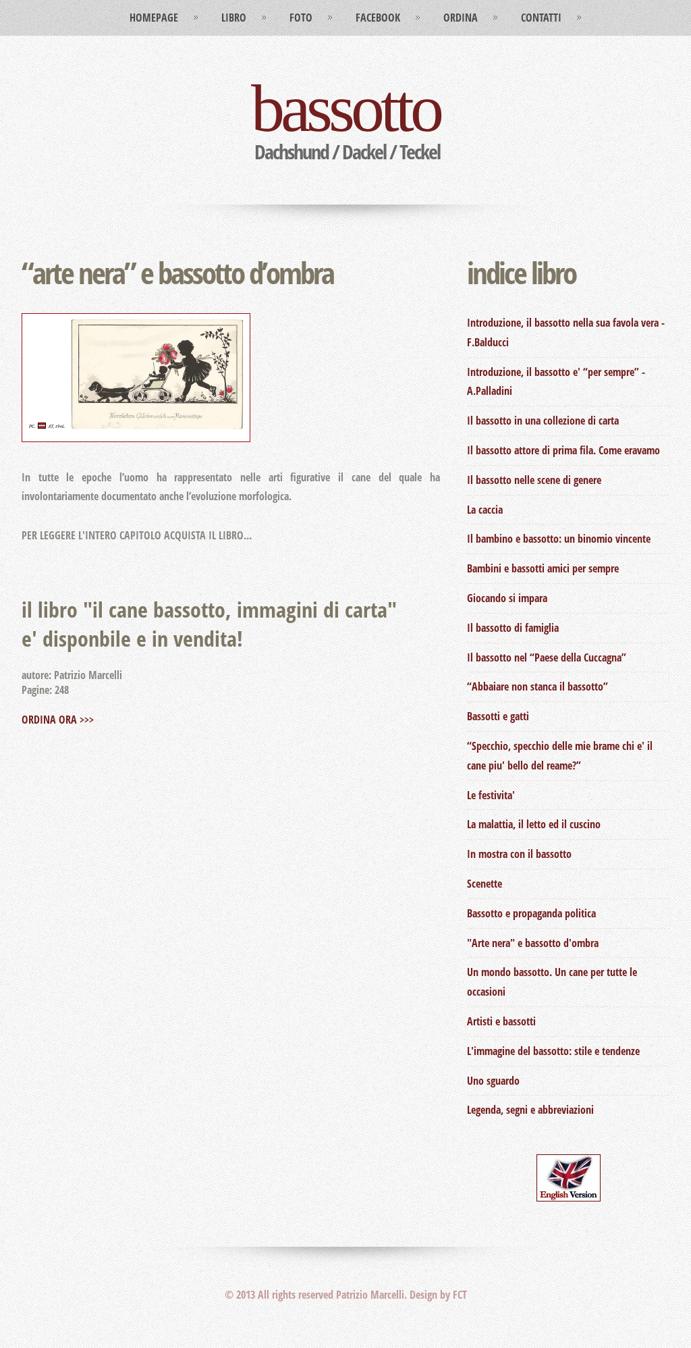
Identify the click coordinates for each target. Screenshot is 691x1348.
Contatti (541, 17)
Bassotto (345, 108)
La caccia (485, 509)
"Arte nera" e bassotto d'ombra (533, 943)
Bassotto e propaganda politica (531, 913)
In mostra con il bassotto (519, 853)
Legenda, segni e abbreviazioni (530, 1109)
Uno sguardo (493, 1080)
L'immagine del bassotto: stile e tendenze (553, 1051)
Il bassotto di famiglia (513, 627)
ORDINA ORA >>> (58, 719)
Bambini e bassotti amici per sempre (543, 568)
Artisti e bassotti (501, 1021)
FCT (460, 1294)
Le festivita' (491, 795)
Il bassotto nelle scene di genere (534, 480)
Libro (233, 17)
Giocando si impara (507, 598)
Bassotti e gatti (498, 716)
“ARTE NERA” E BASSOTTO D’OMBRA (177, 272)
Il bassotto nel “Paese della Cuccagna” (546, 657)
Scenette (484, 883)
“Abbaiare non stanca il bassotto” (537, 686)
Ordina (460, 17)
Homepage (154, 17)
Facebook (378, 17)
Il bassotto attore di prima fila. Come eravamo (563, 450)
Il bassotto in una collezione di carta (543, 420)
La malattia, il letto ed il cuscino (534, 824)
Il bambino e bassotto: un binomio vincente (559, 538)
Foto (300, 17)
